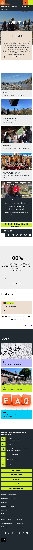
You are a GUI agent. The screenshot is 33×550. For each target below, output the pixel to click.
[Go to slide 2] (16, 56)
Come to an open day (12, 454)
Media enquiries (5, 514)
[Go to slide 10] (29, 316)
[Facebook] (8, 235)
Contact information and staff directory (16, 225)
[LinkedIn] (21, 235)
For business (4, 502)
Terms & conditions (6, 523)
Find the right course (12, 459)
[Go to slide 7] (20, 316)
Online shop (16, 479)
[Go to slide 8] (23, 316)
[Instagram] (13, 235)
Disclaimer (19, 519)
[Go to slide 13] (14, 319)
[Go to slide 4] (11, 316)
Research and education (9, 7)
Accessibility (19, 523)
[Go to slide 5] (14, 316)
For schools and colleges (8, 498)
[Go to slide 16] (23, 319)
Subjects (23, 7)
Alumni (16, 484)
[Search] (30, 2)
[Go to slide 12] (12, 319)
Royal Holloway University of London (5, 2)
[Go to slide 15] (20, 319)
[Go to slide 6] (17, 316)
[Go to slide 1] (13, 56)
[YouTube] (30, 235)
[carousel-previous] (8, 57)
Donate (9, 464)
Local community (5, 510)
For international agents (7, 506)
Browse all (28, 326)
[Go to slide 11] (9, 319)
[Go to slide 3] (19, 56)
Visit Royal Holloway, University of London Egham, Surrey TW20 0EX (18, 449)
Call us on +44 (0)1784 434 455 (13, 439)
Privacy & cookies (6, 519)
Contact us (10, 444)
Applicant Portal (16, 475)
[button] (5, 533)
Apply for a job (16, 470)
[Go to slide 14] (17, 319)
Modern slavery (5, 527)
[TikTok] (17, 235)
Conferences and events (16, 488)
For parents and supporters (8, 494)
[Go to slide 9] (26, 316)
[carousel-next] (24, 57)
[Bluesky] (25, 235)
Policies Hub (19, 527)
